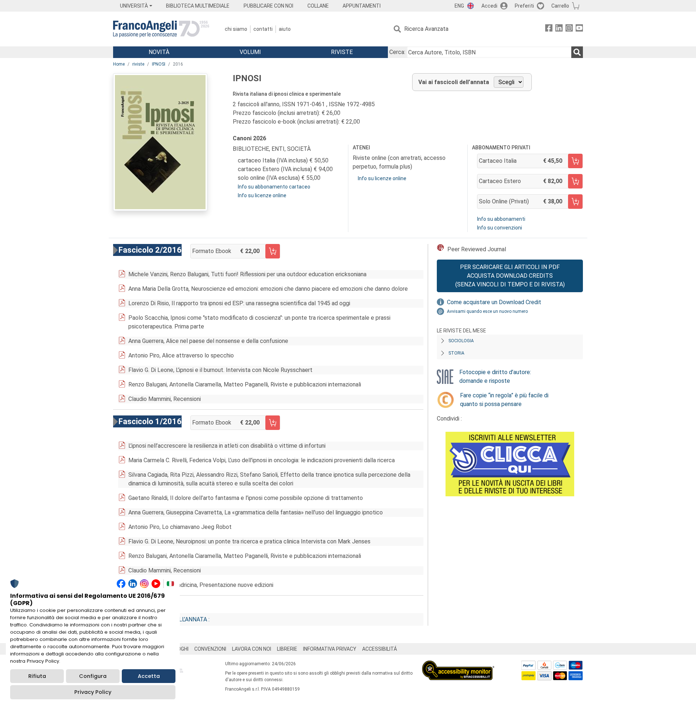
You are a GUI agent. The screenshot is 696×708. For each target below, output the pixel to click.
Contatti (263, 29)
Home (119, 64)
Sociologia (461, 340)
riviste (138, 64)
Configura (93, 676)
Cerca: (397, 52)
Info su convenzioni (499, 228)
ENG (459, 6)
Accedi (489, 6)
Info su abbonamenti (501, 219)
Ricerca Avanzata (426, 28)
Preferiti (524, 6)
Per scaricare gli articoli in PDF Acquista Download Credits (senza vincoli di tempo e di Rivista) (510, 276)
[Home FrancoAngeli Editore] (161, 29)
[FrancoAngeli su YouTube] (579, 29)
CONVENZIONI (210, 649)
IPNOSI (158, 64)
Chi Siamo (236, 29)
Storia (456, 353)
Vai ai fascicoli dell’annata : (167, 619)
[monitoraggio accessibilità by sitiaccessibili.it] (458, 664)
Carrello (560, 6)
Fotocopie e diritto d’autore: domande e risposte (495, 376)
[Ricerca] (577, 52)
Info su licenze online (262, 195)
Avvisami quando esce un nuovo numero (487, 311)
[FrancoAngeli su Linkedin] (559, 29)
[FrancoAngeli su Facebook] (548, 29)
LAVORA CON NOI (251, 649)
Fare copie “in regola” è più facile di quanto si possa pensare (504, 399)
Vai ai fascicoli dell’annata (453, 82)
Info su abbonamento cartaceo (274, 187)
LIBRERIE (287, 649)
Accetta (149, 676)
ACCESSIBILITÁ (379, 649)
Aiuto (285, 29)
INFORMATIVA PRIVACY (329, 649)
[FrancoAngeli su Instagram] (569, 29)
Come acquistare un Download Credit (494, 302)
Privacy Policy (92, 692)
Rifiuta (37, 676)
